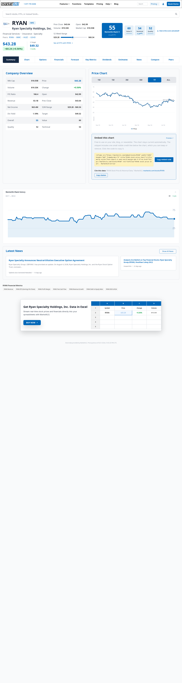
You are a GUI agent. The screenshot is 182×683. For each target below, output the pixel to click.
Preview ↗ (169, 138)
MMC (18, 37)
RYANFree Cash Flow (59, 289)
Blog (116, 4)
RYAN (11, 37)
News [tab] (139, 59)
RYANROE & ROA (111, 289)
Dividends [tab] (107, 59)
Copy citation (101, 175)
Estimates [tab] (123, 59)
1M (113, 80)
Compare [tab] (155, 59)
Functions (76, 4)
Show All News (167, 251)
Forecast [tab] (75, 59)
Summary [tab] (10, 59)
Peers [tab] (171, 59)
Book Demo (173, 4)
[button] (64, 4)
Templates (89, 4)
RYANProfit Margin (44, 289)
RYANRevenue (8, 289)
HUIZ (25, 37)
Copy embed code (164, 160)
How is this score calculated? (169, 31)
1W (99, 80)
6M (141, 80)
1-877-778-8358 (30, 4)
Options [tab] (43, 59)
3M (127, 80)
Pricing (99, 4)
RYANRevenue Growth (76, 289)
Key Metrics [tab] (91, 59)
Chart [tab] (26, 59)
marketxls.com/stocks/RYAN (153, 171)
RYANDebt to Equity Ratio (95, 289)
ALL (168, 80)
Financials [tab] (59, 59)
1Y (154, 80)
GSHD (33, 37)
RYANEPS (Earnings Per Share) (25, 289)
